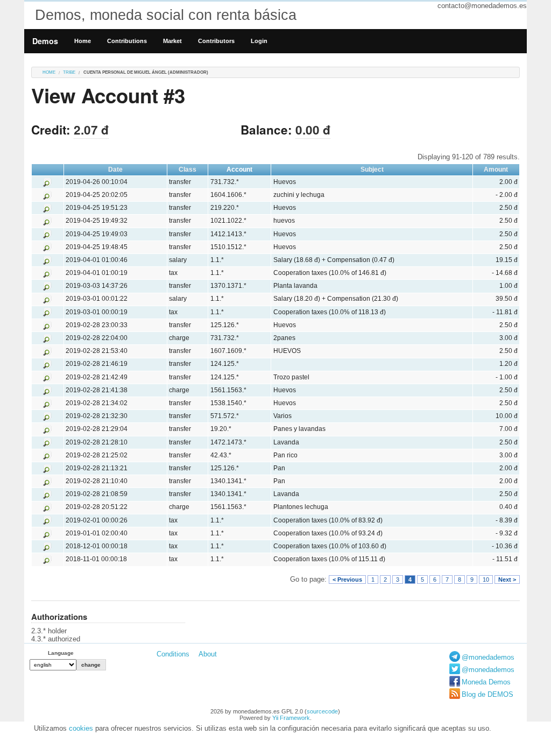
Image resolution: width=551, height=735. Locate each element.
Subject (372, 169)
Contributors (216, 41)
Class (187, 169)
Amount (496, 169)
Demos (45, 41)
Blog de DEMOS (487, 694)
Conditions (173, 654)
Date (115, 169)
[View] (47, 182)
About (208, 654)
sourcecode (322, 711)
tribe (69, 72)
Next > (507, 579)
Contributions (127, 41)
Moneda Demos (486, 682)
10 (486, 579)
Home (82, 41)
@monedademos (488, 657)
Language (61, 653)
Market (172, 41)
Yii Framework (291, 718)
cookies (81, 728)
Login (259, 41)
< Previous (347, 579)
